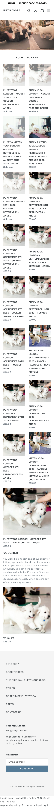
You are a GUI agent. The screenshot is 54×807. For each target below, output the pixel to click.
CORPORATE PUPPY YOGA (21, 696)
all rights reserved (35, 786)
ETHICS (10, 688)
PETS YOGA (12, 664)
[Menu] (48, 10)
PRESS (10, 704)
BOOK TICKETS (15, 672)
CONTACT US (13, 712)
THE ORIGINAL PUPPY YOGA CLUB (25, 680)
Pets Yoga (12, 10)
